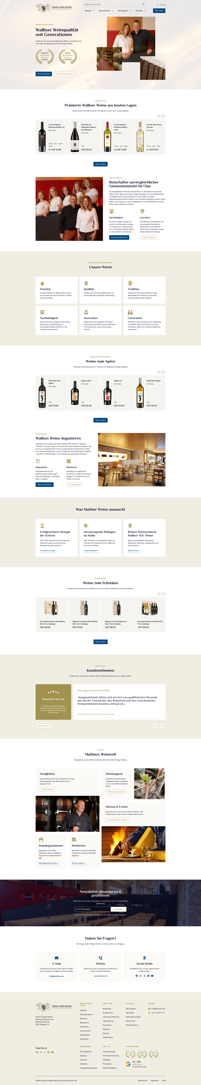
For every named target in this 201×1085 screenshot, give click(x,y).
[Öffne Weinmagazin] (130, 10)
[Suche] (144, 5)
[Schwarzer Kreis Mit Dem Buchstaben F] (136, 976)
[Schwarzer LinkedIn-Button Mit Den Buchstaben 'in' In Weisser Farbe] (148, 976)
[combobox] (114, 5)
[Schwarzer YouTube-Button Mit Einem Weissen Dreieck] (152, 976)
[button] (155, 726)
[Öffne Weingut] (93, 10)
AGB (116, 915)
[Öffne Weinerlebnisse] (112, 10)
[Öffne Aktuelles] (145, 10)
